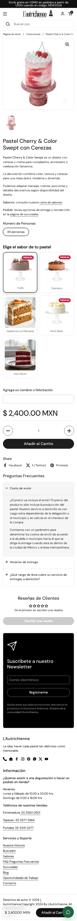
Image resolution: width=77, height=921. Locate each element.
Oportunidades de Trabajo (20, 878)
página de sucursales (24, 214)
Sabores (8, 856)
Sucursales (10, 867)
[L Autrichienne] (38, 14)
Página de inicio (12, 34)
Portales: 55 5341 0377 (18, 828)
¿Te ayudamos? (68, 912)
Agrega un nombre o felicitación (28, 390)
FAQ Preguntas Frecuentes (21, 862)
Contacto (9, 883)
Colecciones (33, 34)
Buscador (9, 851)
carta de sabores (50, 202)
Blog (6, 873)
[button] (8, 431)
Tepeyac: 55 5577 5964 (19, 820)
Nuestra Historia (14, 845)
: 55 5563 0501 (30, 813)
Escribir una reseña (39, 621)
